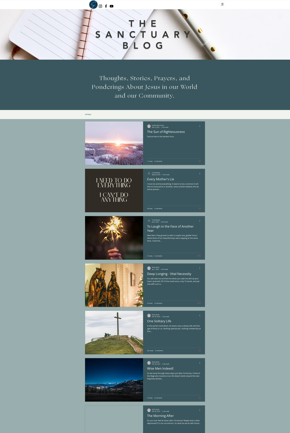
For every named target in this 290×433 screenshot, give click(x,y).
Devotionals (118, 114)
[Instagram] (100, 6)
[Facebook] (106, 6)
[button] (202, 115)
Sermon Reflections (102, 114)
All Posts (88, 114)
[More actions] (200, 126)
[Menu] (222, 4)
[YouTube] (111, 6)
